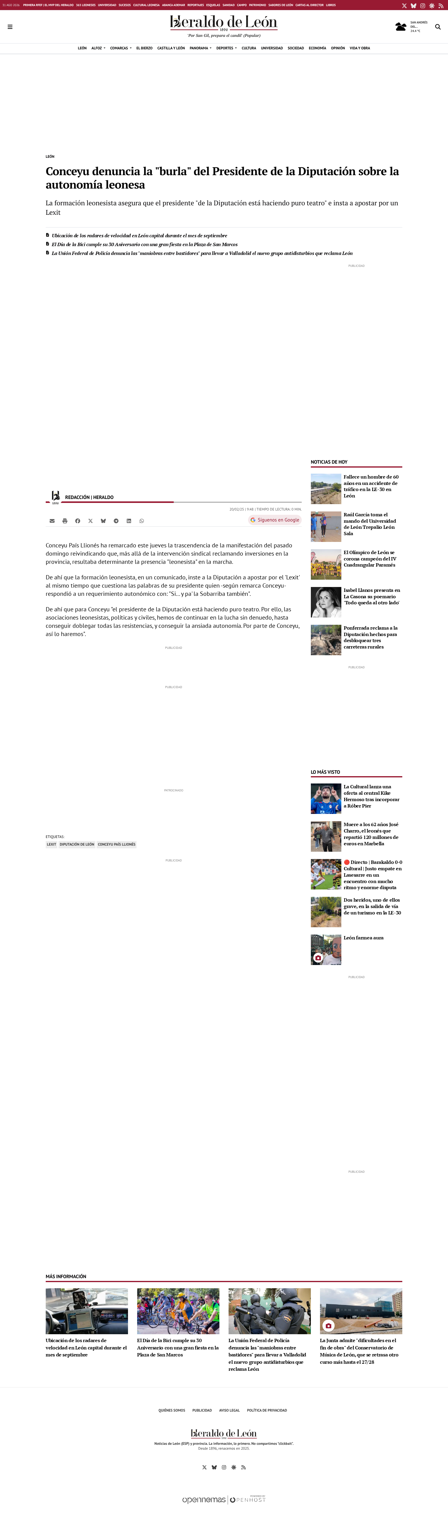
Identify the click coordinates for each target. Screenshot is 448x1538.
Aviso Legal (229, 1410)
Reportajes (195, 5)
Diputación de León (77, 844)
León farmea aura (364, 937)
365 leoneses (85, 5)
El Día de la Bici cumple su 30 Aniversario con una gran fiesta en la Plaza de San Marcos (145, 244)
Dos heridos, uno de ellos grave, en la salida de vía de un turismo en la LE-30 (372, 906)
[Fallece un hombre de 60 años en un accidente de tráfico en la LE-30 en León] (326, 488)
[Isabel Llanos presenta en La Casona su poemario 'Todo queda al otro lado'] (326, 602)
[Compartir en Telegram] (116, 520)
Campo (242, 5)
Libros (331, 5)
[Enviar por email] (52, 520)
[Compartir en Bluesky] (103, 520)
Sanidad (228, 5)
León (50, 156)
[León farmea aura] (326, 949)
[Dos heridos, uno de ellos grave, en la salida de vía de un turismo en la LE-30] (326, 911)
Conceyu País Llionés (116, 844)
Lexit (51, 844)
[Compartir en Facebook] (77, 520)
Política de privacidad (267, 1410)
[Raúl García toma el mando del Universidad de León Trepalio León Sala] (326, 526)
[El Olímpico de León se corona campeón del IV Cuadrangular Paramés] (326, 564)
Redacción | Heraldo (90, 497)
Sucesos (125, 5)
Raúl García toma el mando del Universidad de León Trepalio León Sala (370, 524)
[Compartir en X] (90, 520)
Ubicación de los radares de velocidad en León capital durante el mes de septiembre (139, 235)
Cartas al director (310, 5)
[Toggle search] (437, 26)
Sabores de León (280, 5)
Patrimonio (257, 5)
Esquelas (213, 5)
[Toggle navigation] (10, 26)
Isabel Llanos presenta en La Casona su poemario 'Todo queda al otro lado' (372, 596)
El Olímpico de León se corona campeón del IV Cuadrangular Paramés (370, 558)
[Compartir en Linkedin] (129, 520)
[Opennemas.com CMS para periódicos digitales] (224, 1506)
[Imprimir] (65, 520)
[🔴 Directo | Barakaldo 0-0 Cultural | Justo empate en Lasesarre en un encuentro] (326, 874)
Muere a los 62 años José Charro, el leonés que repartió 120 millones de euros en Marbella (371, 834)
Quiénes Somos (171, 1410)
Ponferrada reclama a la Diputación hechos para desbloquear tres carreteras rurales (371, 637)
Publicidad (202, 1410)
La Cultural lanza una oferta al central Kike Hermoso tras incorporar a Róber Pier (372, 796)
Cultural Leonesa (146, 5)
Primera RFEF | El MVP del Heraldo (48, 5)
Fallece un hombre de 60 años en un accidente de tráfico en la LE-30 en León (371, 486)
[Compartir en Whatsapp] (141, 520)
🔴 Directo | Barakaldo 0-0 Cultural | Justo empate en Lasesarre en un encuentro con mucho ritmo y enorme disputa (373, 875)
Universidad (107, 5)
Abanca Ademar (173, 5)
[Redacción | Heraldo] (55, 497)
